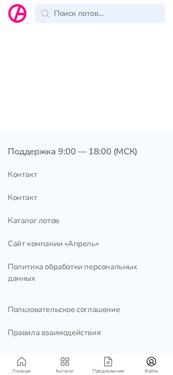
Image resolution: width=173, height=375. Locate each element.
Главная (21, 371)
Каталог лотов (33, 220)
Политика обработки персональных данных (72, 273)
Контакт (22, 174)
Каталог (65, 371)
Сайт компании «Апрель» (53, 243)
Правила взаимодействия (54, 332)
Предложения (108, 371)
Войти (151, 371)
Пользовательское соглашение (64, 309)
